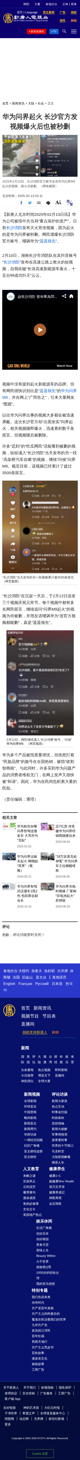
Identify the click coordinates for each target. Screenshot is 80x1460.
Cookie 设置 (40, 1453)
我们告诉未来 (41, 1297)
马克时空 (58, 1151)
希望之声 (28, 1413)
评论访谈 (60, 1094)
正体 (65, 4)
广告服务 (46, 1393)
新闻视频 (32, 1094)
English (9, 984)
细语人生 (58, 1162)
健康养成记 (57, 1192)
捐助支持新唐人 (34, 1032)
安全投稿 (28, 1393)
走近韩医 (55, 1203)
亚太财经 (30, 1157)
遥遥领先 (48, 241)
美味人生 (42, 1250)
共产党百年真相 (43, 1308)
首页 (5, 103)
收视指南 (47, 1387)
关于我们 (29, 1387)
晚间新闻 (30, 1118)
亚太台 (41, 977)
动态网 (24, 1419)
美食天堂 (42, 1244)
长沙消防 (14, 228)
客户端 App (12, 1399)
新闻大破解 (59, 1129)
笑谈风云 (29, 1181)
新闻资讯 (18, 103)
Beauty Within (46, 1256)
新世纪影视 (56, 1419)
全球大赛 (44, 1081)
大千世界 (42, 1261)
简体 (74, 4)
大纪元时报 (52, 1407)
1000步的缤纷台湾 (47, 1275)
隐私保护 (65, 1387)
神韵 (26, 4)
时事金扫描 (59, 1112)
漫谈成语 (29, 1198)
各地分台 (51, 4)
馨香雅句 (29, 1192)
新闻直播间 (37, 31)
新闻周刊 (30, 1129)
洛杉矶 (49, 971)
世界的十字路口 (63, 1145)
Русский (42, 984)
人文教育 (31, 1169)
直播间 (27, 1024)
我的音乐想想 (45, 1283)
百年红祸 (38, 1336)
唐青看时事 (59, 1140)
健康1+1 (55, 1175)
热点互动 (58, 1106)
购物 (55, 1032)
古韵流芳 (29, 1187)
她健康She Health (61, 1181)
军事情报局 (59, 1134)
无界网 (38, 1419)
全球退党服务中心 (52, 1413)
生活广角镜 (44, 1228)
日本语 (57, 984)
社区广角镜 (32, 1145)
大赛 (37, 4)
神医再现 (55, 1198)
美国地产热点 (32, 1214)
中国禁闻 (30, 1112)
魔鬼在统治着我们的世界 (49, 1319)
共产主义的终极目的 (46, 1313)
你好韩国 (42, 1239)
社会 (41, 103)
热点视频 (44, 1070)
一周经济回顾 (33, 1140)
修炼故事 (38, 1364)
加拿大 (36, 971)
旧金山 (27, 977)
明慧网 (9, 1419)
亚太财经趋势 (33, 1151)
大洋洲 (62, 971)
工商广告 (38, 1369)
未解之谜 (29, 1175)
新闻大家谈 (59, 1101)
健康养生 (57, 1169)
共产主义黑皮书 (43, 1347)
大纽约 (23, 971)
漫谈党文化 (39, 1358)
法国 (16, 977)
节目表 (49, 1016)
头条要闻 (27, 1070)
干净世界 (11, 1413)
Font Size (58, 202)
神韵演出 (27, 1081)
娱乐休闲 (44, 1221)
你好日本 (42, 1233)
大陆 (31, 103)
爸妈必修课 (31, 1203)
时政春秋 (58, 1118)
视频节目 (30, 1016)
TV (54, 31)
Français (25, 984)
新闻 (25, 1048)
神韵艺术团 (31, 1407)
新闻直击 (30, 1123)
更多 (8, 1424)
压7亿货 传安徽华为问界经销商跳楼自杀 (66, 830)
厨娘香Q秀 (43, 1267)
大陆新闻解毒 (61, 1157)
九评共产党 (39, 1325)
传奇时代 (38, 1302)
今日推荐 (27, 1075)
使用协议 (11, 1393)
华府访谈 (30, 1134)
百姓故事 (38, 1353)
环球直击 (30, 1106)
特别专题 (40, 1290)
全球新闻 (30, 1101)
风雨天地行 (39, 1341)
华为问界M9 (14, 743)
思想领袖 (58, 1123)
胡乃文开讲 (57, 1187)
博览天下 (44, 1075)
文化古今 (29, 1209)
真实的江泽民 (41, 1330)
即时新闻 (61, 1070)
